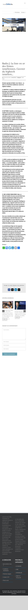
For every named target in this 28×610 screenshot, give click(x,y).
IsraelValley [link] (15, 588)
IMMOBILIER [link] (19, 570)
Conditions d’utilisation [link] (6, 566)
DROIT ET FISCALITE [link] (18, 573)
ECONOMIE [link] (18, 563)
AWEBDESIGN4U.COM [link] (11, 589)
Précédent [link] (17, 12)
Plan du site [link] (6, 577)
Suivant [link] (23, 12)
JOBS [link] (17, 566)
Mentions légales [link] (7, 571)
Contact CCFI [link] (6, 574)
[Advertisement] (14, 48)
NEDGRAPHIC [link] (19, 589)
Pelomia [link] (14, 590)
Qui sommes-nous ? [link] (7, 561)
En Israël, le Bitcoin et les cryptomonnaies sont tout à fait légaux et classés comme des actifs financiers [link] (7, 311)
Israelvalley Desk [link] (7, 77)
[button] (3, 309)
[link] (7, 3)
